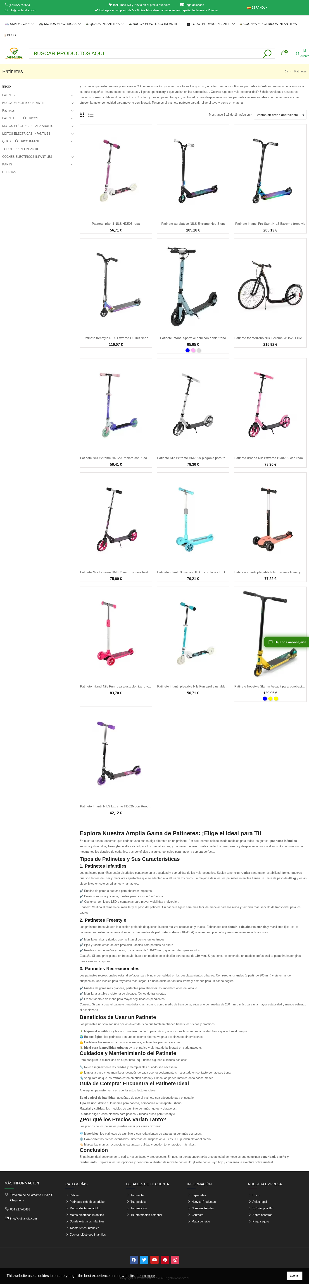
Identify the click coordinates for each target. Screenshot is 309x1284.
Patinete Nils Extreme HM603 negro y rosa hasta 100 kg (120, 572)
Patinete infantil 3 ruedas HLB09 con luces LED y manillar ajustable (205, 572)
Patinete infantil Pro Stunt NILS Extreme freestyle (270, 223)
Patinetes (8, 110)
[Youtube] (154, 1260)
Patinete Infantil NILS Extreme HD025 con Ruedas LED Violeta (125, 806)
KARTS (7, 164)
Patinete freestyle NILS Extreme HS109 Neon (115, 338)
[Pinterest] (165, 1260)
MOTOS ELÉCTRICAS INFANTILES (26, 133)
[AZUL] (187, 350)
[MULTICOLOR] (270, 699)
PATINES (8, 95)
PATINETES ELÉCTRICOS (20, 118)
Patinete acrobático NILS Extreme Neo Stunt (193, 223)
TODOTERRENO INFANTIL (20, 149)
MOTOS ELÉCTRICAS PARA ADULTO (27, 126)
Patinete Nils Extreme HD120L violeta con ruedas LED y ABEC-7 (126, 458)
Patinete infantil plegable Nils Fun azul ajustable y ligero (197, 686)
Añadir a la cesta (116, 215)
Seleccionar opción (193, 329)
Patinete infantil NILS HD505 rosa (116, 223)
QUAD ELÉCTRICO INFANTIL (22, 141)
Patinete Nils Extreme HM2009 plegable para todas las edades (202, 458)
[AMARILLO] (276, 699)
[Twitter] (144, 1260)
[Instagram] (175, 1260)
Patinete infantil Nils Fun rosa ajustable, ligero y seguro (119, 686)
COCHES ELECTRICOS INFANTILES (27, 156)
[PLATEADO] (199, 350)
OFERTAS (9, 172)
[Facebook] (134, 1260)
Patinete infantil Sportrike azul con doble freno (193, 338)
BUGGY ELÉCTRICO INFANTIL (23, 103)
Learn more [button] (146, 1276)
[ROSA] (193, 350)
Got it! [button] (294, 1276)
